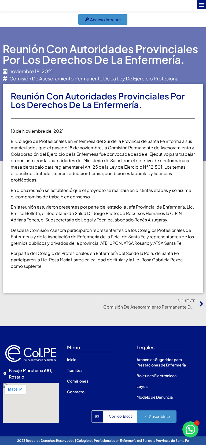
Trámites (74, 370)
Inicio (71, 359)
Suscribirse (159, 416)
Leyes (142, 386)
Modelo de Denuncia (155, 397)
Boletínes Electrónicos (156, 375)
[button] (201, 4)
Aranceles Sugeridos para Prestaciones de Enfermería (161, 362)
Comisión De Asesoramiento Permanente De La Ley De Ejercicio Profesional (94, 78)
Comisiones (77, 381)
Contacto (75, 391)
